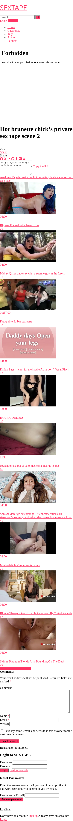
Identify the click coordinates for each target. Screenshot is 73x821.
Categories (13, 30)
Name (4, 715)
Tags (10, 34)
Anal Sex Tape (9, 177)
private (51, 177)
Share (3, 152)
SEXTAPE (13, 7)
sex (65, 177)
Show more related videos (15, 668)
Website (4, 723)
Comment (6, 687)
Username (6, 762)
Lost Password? (19, 770)
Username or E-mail (12, 795)
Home (11, 27)
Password (5, 766)
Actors (11, 37)
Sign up (33, 815)
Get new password (11, 799)
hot (30, 177)
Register (13, 20)
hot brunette (39, 177)
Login (3, 20)
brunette (23, 177)
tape (7, 180)
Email (4, 719)
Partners (12, 40)
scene (59, 177)
